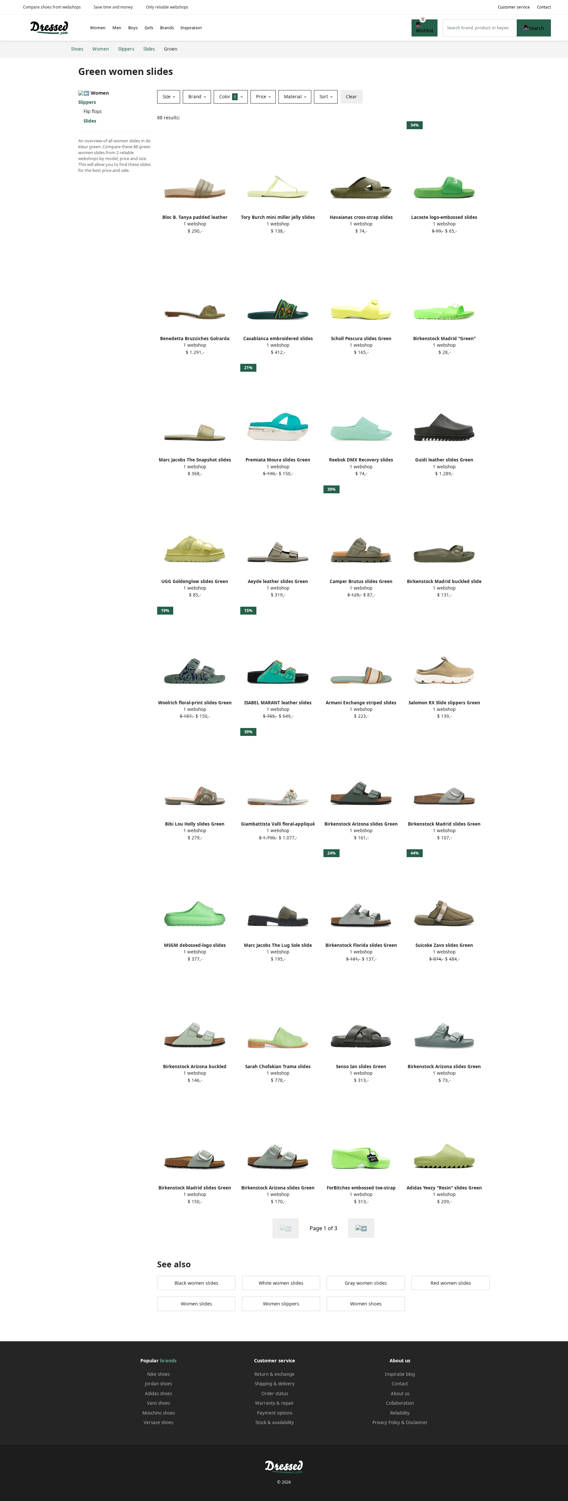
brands (168, 1360)
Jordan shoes (158, 1384)
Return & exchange (274, 1374)
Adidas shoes (158, 1393)
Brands (167, 28)
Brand (195, 97)
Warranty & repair (274, 1403)
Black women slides (196, 1283)
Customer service (514, 7)
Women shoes (366, 1304)
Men (116, 28)
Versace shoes (158, 1422)
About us (400, 1393)
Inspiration (191, 28)
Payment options (274, 1413)
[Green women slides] (361, 1228)
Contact (544, 7)
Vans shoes (158, 1403)
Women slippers (281, 1304)
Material (293, 97)
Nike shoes (158, 1374)
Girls (149, 28)
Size (167, 97)
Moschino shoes (158, 1413)
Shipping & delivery (275, 1384)
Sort (324, 97)
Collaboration (400, 1403)
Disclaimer (417, 1422)
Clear (351, 97)
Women (98, 28)
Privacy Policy (386, 1422)
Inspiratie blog (400, 1374)
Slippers (87, 102)
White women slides (281, 1283)
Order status (274, 1393)
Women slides (196, 1304)
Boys (133, 28)
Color (227, 97)
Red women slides (451, 1283)
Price (262, 97)
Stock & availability (274, 1422)
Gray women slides (366, 1283)
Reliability (400, 1413)
